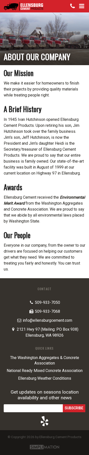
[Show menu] (81, 6)
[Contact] (72, 6)
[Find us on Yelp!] (44, 421)
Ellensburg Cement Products (23, 6)
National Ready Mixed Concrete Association (45, 370)
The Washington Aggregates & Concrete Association (44, 360)
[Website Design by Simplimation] (44, 447)
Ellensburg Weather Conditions (44, 378)
